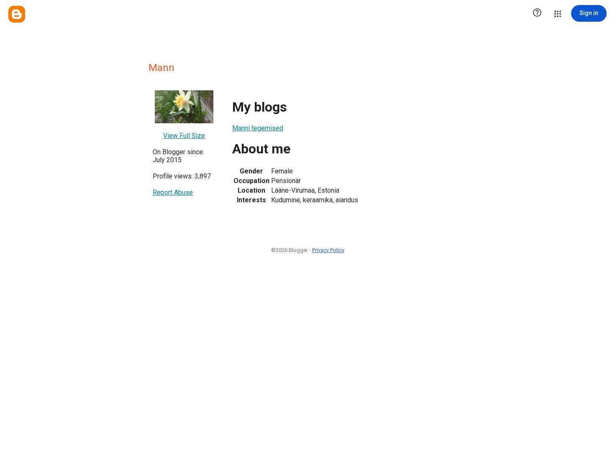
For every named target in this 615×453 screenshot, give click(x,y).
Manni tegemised (257, 128)
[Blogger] (16, 14)
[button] (537, 13)
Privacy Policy (328, 250)
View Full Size (184, 136)
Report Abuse (173, 192)
